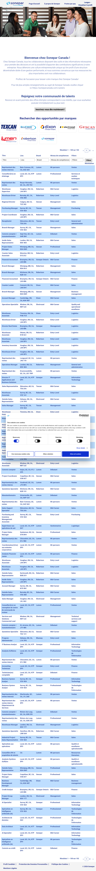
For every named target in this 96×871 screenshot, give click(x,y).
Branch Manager (8, 228)
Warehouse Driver (9, 195)
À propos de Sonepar (52, 4)
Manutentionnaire (9, 495)
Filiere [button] (74, 156)
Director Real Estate (9, 326)
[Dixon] (48, 127)
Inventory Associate (9, 345)
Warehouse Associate (6, 334)
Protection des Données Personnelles (33, 864)
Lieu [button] (21, 156)
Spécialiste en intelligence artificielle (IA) (7, 811)
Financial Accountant (10, 260)
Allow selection (48, 454)
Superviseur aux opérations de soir (9, 527)
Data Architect (7, 826)
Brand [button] (38, 156)
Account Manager (8, 298)
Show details (80, 448)
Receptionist (6, 221)
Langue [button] (87, 2)
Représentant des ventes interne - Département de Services (8, 704)
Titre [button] (4, 155)
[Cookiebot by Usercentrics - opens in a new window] (80, 415)
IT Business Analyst (9, 644)
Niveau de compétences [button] (59, 156)
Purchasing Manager (10, 208)
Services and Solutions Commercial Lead (8, 618)
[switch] (37, 440)
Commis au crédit (8, 848)
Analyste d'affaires (9, 651)
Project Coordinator (9, 215)
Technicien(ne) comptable (7, 674)
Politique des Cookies (60, 864)
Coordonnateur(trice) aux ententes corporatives (10, 547)
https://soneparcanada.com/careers (48, 88)
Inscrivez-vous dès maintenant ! (50, 109)
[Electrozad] (67, 127)
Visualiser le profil (85, 5)
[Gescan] (87, 127)
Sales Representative (10, 386)
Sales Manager (7, 405)
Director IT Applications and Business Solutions (9, 379)
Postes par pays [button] (70, 4)
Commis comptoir (9, 470)
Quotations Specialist (10, 489)
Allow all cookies (75, 454)
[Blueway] (28, 127)
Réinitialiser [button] (89, 163)
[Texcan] (9, 127)
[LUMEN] (9, 139)
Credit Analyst (7, 790)
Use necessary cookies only (21, 454)
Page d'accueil (34, 4)
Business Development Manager (7, 783)
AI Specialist (6, 802)
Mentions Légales (10, 868)
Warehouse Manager (10, 725)
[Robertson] (28, 139)
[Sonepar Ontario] (48, 139)
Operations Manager (10, 365)
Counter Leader (8, 285)
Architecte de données (7, 819)
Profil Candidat (9, 864)
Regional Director (8, 202)
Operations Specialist (10, 304)
